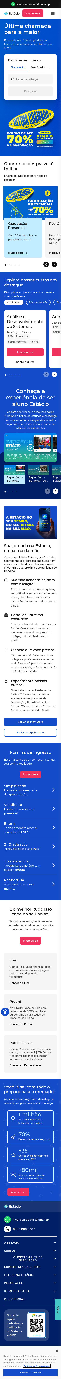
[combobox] (33, 79)
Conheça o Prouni (20, 1024)
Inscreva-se (32, 13)
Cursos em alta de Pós (22, 1266)
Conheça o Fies (19, 983)
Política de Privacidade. (37, 1366)
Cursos (10, 1250)
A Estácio (11, 1242)
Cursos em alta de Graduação (27, 1259)
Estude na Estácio (18, 1274)
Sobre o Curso (25, 362)
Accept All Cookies (30, 1372)
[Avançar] (49, 67)
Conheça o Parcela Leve (25, 1065)
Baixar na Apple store (30, 732)
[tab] (18, 67)
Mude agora (16, 252)
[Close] (57, 1351)
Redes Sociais (14, 1299)
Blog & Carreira (17, 1291)
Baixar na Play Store (30, 721)
